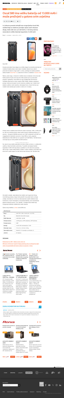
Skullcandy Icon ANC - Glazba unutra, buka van (14, 242)
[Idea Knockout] (47, 372)
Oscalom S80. (37, 72)
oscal (26, 9)
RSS (4, 391)
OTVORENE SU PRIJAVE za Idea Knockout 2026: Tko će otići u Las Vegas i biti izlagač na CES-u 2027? (56, 49)
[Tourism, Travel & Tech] (53, 373)
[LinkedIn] (33, 38)
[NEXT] (40, 250)
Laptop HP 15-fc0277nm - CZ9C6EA (8, 276)
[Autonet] (28, 373)
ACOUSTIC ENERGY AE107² (34, 342)
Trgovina (4, 9)
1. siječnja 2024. (10, 310)
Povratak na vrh (58, 366)
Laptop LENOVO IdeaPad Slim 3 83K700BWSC (34, 277)
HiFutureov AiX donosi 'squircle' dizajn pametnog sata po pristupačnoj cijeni (21, 244)
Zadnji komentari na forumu (14, 306)
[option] (8, 278)
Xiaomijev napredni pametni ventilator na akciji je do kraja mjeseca (56, 110)
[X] (53, 385)
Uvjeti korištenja (10, 391)
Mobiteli (19, 9)
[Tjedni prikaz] (56, 3)
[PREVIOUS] (37, 250)
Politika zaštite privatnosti (22, 391)
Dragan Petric (54, 55)
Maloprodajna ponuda (14, 9)
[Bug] (12, 372)
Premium (51, 3)
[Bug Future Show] (39, 373)
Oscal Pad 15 (13, 72)
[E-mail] (36, 38)
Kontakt (44, 391)
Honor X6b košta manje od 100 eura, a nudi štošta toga (56, 120)
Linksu (16, 207)
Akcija (12, 356)
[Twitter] (30, 38)
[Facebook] (28, 38)
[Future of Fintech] (59, 373)
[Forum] (5, 373)
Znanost (30, 3)
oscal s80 (29, 9)
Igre (34, 3)
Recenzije (14, 3)
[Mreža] (20, 373)
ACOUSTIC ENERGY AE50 (8, 342)
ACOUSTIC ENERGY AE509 (21, 342)
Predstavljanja (22, 3)
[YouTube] (49, 385)
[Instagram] (56, 385)
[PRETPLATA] (19, 385)
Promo (8, 9)
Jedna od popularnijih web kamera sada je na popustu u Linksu (18, 246)
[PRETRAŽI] (60, 69)
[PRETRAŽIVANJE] (60, 3)
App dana (37, 4)
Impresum (32, 391)
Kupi (13, 302)
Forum (42, 3)
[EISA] (41, 384)
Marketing (38, 391)
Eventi (46, 3)
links (23, 9)
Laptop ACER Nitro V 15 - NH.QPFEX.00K (22, 276)
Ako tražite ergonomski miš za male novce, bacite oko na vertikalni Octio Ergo (56, 130)
